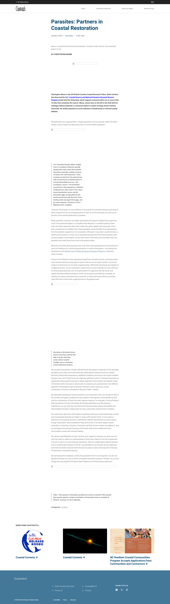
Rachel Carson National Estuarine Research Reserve (85, 251)
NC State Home (23, 2)
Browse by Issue (149, 8)
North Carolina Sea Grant (64, 586)
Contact (88, 590)
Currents (64, 507)
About (83, 8)
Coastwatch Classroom (103, 8)
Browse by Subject (127, 8)
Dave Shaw (69, 36)
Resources (73, 600)
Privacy (65, 600)
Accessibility (56, 600)
